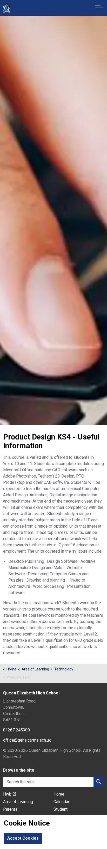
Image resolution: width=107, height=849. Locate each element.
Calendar (61, 801)
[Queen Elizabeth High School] (7, 8)
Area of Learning (18, 801)
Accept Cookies (23, 838)
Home (59, 794)
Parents (10, 809)
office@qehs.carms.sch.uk (27, 740)
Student (61, 809)
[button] (98, 782)
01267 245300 (16, 730)
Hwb (7, 794)
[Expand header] (99, 8)
